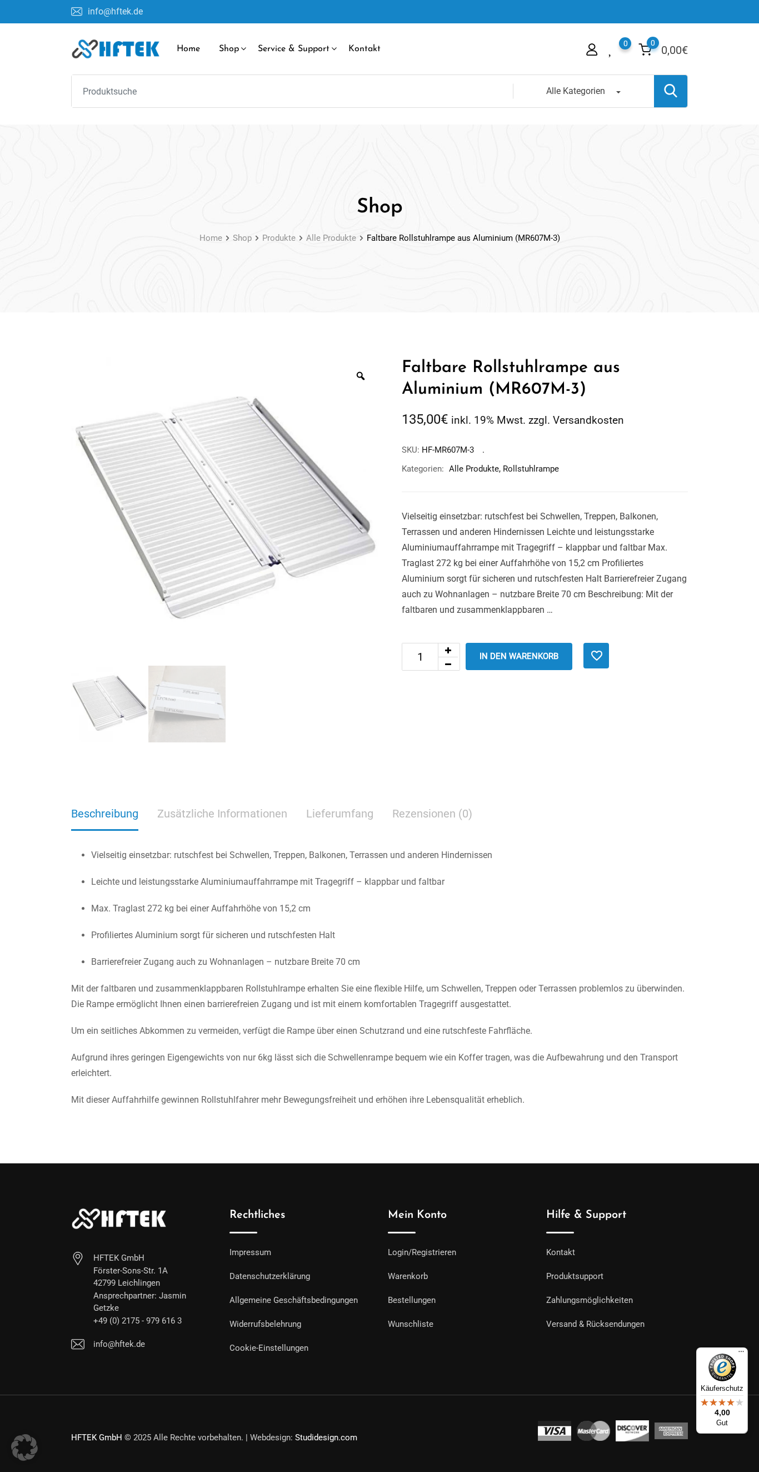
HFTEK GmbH (96, 1438)
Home (188, 48)
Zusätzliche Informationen (222, 813)
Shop (229, 48)
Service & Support (293, 48)
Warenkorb (408, 1276)
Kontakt (364, 48)
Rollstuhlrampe (531, 469)
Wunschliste (410, 1324)
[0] (610, 48)
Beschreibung (104, 813)
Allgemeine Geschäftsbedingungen (293, 1300)
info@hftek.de (115, 11)
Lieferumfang (339, 813)
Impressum (250, 1252)
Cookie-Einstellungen (268, 1348)
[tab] (104, 814)
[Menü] (741, 1354)
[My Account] (592, 49)
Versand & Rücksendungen (595, 1324)
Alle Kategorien (575, 91)
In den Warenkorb (519, 656)
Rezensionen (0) (432, 813)
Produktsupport (574, 1276)
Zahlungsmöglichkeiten (589, 1300)
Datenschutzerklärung (269, 1276)
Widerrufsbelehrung (265, 1324)
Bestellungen (412, 1300)
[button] (24, 1447)
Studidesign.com (326, 1438)
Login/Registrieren (422, 1252)
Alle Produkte (474, 469)
